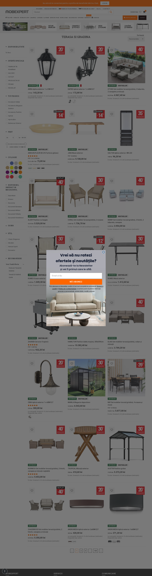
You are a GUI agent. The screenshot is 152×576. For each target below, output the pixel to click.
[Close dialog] (103, 252)
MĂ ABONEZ (76, 282)
